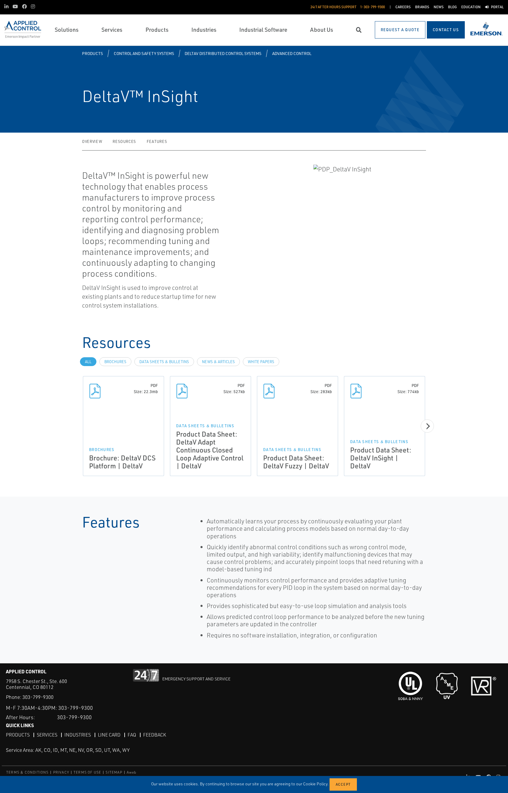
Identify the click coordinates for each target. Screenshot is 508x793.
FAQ (132, 735)
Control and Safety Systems (144, 53)
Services (47, 735)
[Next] (427, 426)
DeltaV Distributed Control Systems (223, 53)
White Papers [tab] (261, 361)
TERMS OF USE (87, 772)
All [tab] (88, 361)
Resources (124, 141)
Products (92, 53)
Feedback (154, 735)
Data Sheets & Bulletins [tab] (164, 361)
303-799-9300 (38, 697)
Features (157, 141)
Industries (77, 735)
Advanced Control (291, 53)
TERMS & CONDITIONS (27, 772)
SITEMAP (114, 772)
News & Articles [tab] (218, 361)
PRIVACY (61, 772)
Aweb (132, 772)
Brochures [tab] (115, 361)
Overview (92, 141)
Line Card (109, 735)
